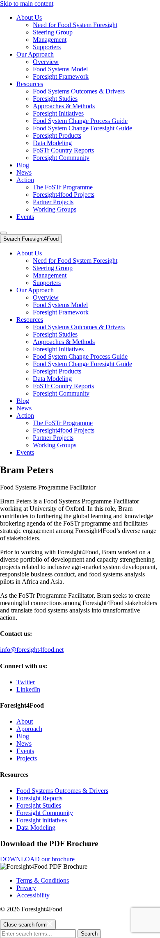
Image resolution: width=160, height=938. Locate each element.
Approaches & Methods (64, 105)
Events (25, 216)
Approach (29, 728)
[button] (3, 233)
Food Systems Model (60, 69)
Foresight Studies (55, 98)
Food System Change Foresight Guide (82, 128)
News (24, 172)
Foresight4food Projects (63, 194)
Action (25, 179)
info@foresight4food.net (32, 649)
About (24, 721)
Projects (26, 758)
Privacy (26, 887)
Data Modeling (52, 142)
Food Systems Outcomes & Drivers (79, 91)
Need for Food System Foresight (75, 24)
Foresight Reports (39, 798)
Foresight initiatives (41, 820)
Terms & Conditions (42, 880)
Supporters (47, 46)
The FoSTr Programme (63, 187)
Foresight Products (57, 135)
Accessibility (33, 895)
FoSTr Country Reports (63, 150)
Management (49, 39)
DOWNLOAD (37, 859)
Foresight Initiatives (58, 113)
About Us (29, 17)
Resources (29, 83)
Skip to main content (26, 3)
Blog (22, 165)
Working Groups (54, 209)
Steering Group (53, 32)
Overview (46, 61)
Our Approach (35, 54)
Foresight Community (61, 157)
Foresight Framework (61, 76)
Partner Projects (53, 201)
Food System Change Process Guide (80, 120)
